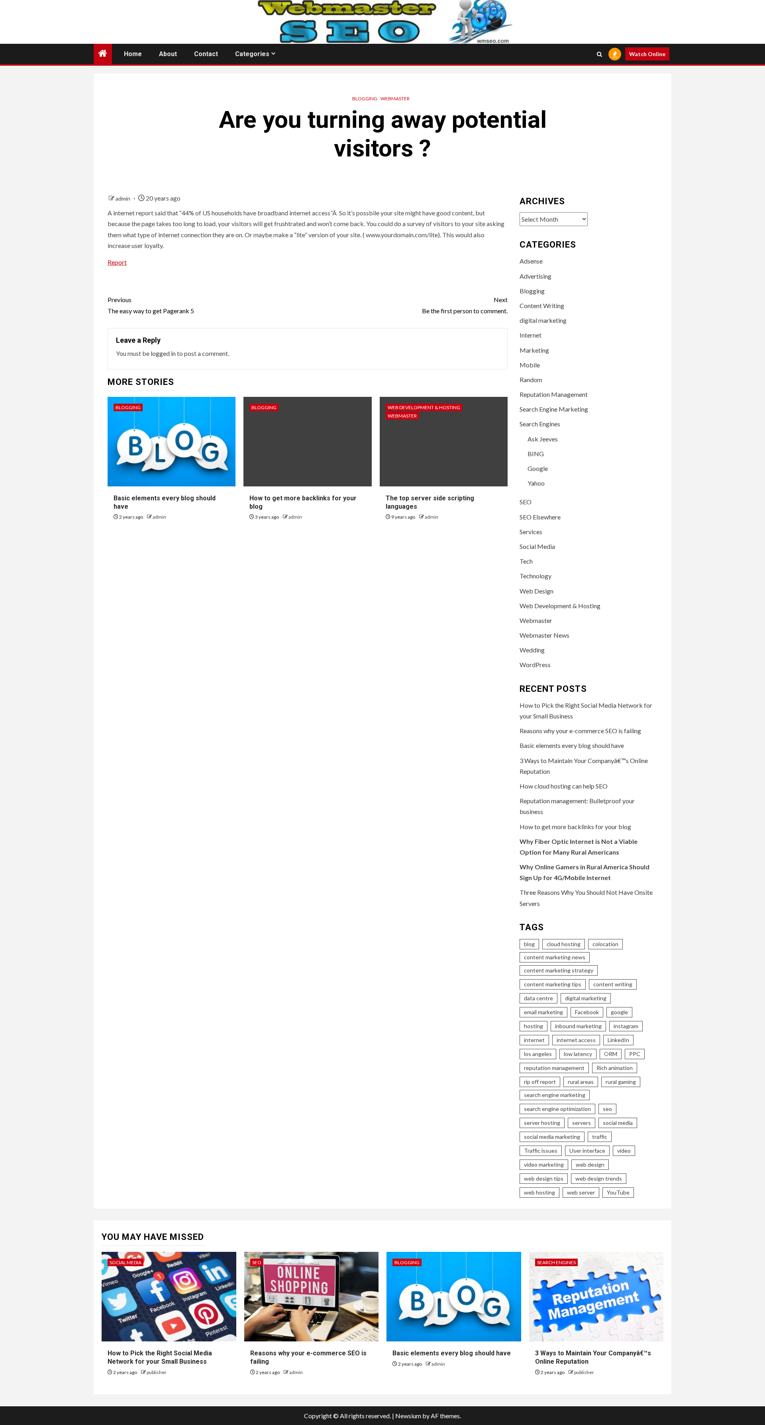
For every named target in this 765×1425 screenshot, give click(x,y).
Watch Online (647, 54)
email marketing (543, 1012)
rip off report (540, 1081)
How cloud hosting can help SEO (564, 786)
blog (529, 944)
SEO (526, 502)
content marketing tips (552, 984)
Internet (530, 335)
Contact (206, 54)
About (168, 54)
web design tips (543, 1178)
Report (117, 262)
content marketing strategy (558, 970)
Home (133, 54)
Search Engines (540, 424)
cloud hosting (564, 944)
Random (531, 379)
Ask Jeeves (543, 439)
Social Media (537, 546)
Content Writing (542, 305)
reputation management (554, 1067)
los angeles (538, 1053)
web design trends (598, 1178)
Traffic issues (540, 1150)
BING (536, 453)
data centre (538, 998)
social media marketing (552, 1136)
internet (534, 1040)
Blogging (364, 99)
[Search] (599, 54)
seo (607, 1108)
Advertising (535, 276)
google (619, 1012)
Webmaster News (544, 635)
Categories (252, 54)
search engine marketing (554, 1094)
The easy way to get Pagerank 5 (151, 305)
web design (590, 1164)
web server (581, 1192)
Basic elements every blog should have (572, 745)
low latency (578, 1053)
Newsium (408, 1415)
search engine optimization (557, 1108)
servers (581, 1122)
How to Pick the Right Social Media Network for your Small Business (160, 1357)
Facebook (587, 1012)
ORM (610, 1053)
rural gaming (621, 1081)
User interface (587, 1150)
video (624, 1150)
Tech (526, 561)
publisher (157, 1372)
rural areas (581, 1081)
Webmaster (395, 99)
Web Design (536, 591)
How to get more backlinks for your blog (575, 826)
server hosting (542, 1122)
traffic (599, 1136)
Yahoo (536, 483)
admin (123, 198)
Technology (535, 576)
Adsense (531, 261)
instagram (626, 1026)
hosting (533, 1026)
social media (618, 1122)
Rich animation (614, 1067)
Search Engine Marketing (554, 409)
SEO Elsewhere (540, 517)
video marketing (544, 1164)
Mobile (530, 365)
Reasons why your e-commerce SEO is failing (580, 730)
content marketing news (554, 957)
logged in (163, 353)
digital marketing (543, 320)
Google (538, 468)
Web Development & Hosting (424, 407)
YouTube (618, 1192)
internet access (576, 1040)
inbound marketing (578, 1026)
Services (531, 531)
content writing (612, 984)
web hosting (539, 1192)
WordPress (535, 664)
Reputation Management (554, 394)
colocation (605, 944)
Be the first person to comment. (465, 305)
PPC (634, 1053)
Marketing (534, 350)
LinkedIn (618, 1040)
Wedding (532, 650)
